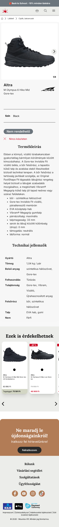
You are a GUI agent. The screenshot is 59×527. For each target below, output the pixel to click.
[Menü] (53, 11)
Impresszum (8, 512)
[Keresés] (45, 11)
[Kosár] (37, 11)
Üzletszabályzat (22, 512)
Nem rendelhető (18, 131)
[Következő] (56, 403)
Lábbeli (11, 18)
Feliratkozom (29, 450)
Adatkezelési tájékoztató (40, 512)
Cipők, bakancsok (26, 18)
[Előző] (3, 403)
